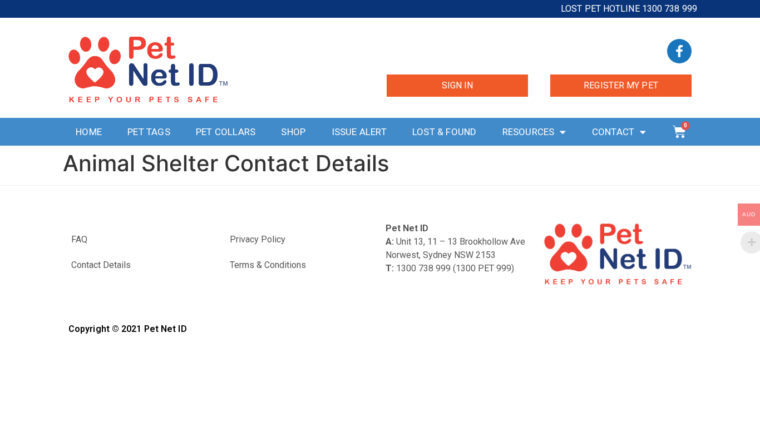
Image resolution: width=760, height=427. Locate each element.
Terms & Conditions (268, 265)
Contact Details (101, 265)
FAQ (79, 239)
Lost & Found (444, 131)
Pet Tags (148, 131)
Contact (613, 131)
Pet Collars (225, 131)
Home (89, 131)
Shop (293, 131)
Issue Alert (359, 131)
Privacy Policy (257, 239)
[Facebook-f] (679, 51)
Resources (528, 131)
